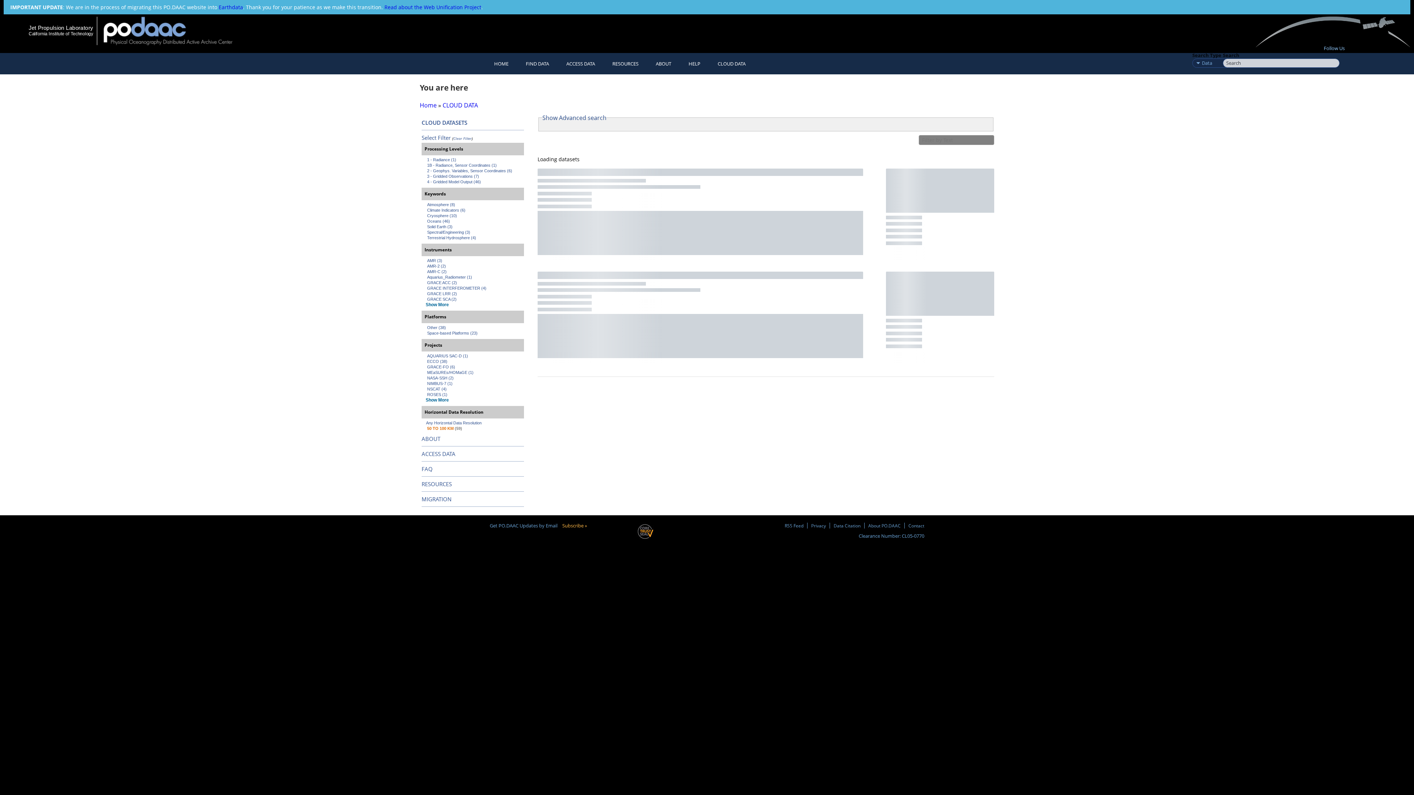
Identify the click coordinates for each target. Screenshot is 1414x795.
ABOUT (431, 438)
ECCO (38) (437, 361)
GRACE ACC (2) (442, 282)
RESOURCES (625, 63)
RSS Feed (794, 526)
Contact (916, 526)
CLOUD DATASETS (444, 122)
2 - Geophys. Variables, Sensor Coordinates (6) (469, 171)
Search (1231, 55)
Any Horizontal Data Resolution (454, 423)
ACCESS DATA (438, 453)
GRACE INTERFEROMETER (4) (456, 288)
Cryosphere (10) (442, 215)
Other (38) (436, 327)
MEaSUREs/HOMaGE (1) (450, 372)
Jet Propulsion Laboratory (61, 28)
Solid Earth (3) (440, 227)
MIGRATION (436, 499)
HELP (694, 63)
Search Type (1206, 55)
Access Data (580, 63)
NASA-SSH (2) (440, 378)
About (663, 63)
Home (501, 63)
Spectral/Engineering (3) (448, 232)
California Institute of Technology (61, 33)
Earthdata (231, 7)
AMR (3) (434, 260)
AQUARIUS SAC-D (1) (447, 356)
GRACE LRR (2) (442, 294)
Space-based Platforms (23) (452, 333)
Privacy (818, 526)
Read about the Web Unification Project (432, 7)
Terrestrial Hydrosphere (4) (451, 238)
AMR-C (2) (437, 271)
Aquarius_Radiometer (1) (449, 277)
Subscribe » (574, 525)
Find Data (537, 63)
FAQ (427, 469)
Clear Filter (462, 138)
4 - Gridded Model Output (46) (454, 182)
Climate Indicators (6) (446, 210)
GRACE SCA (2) (442, 299)
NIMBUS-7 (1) (440, 383)
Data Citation (847, 526)
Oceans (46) (438, 221)
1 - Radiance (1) (441, 160)
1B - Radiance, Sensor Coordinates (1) (462, 165)
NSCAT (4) (437, 389)
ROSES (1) (437, 394)
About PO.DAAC (884, 526)
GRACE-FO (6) (441, 367)
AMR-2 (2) (436, 266)
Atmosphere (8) (441, 204)
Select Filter (436, 137)
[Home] (174, 31)
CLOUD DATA (732, 63)
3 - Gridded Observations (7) (453, 176)
